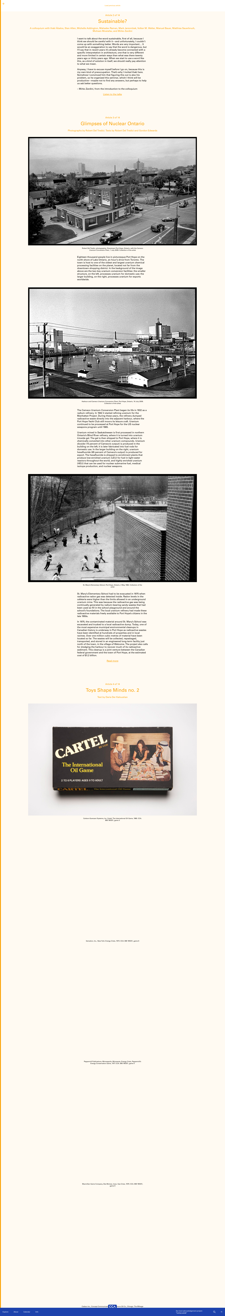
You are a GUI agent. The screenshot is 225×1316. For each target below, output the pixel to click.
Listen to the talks (112, 94)
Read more (112, 661)
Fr (221, 1312)
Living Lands (181, 1313)
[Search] (214, 1312)
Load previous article (112, 6)
